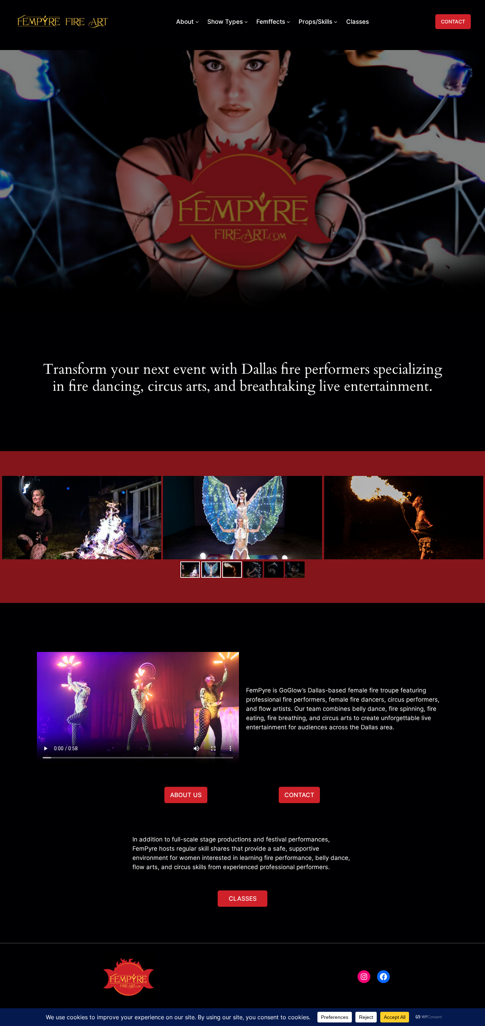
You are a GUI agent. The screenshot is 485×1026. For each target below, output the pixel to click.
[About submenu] (197, 21)
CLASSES (243, 898)
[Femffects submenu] (288, 21)
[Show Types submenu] (246, 21)
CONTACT (453, 21)
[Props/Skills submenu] (335, 21)
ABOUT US (186, 795)
